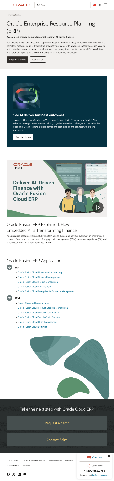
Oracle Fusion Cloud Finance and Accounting (40, 272)
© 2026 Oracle (12, 460)
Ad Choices (69, 460)
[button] (8, 5)
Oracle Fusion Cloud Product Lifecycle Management (43, 307)
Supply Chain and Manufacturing (34, 302)
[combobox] (62, 5)
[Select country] (94, 5)
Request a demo (17, 59)
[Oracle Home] (22, 5)
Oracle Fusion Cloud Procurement (34, 286)
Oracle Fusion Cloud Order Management (37, 321)
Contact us (38, 59)
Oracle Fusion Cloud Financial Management (39, 277)
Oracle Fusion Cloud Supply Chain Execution (39, 317)
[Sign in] (100, 5)
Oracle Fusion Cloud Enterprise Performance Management (46, 291)
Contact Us (26, 465)
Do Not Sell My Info (38, 460)
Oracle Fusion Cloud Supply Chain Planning (39, 312)
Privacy (25, 460)
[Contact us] (105, 5)
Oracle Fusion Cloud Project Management (38, 281)
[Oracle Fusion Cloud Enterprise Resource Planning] (57, 188)
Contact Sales (57, 440)
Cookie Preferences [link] (55, 460)
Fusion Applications (14, 15)
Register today (23, 136)
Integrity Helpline (13, 465)
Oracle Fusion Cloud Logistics (32, 326)
